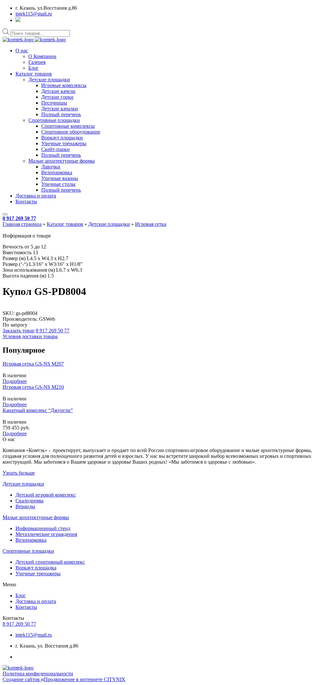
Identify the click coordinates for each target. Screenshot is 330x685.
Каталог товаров (33, 73)
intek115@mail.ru (33, 13)
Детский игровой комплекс (45, 495)
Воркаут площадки (62, 137)
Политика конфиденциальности (38, 673)
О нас (21, 50)
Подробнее (15, 381)
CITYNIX (114, 679)
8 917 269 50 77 (19, 218)
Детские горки (57, 97)
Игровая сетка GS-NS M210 (33, 387)
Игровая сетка (150, 224)
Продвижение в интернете (74, 679)
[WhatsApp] (18, 20)
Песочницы (54, 103)
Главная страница (22, 224)
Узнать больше (19, 473)
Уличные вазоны (59, 178)
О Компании (42, 56)
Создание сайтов (22, 679)
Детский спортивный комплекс (50, 562)
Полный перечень (61, 114)
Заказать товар (18, 330)
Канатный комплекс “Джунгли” (38, 410)
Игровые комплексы (63, 85)
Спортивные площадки (54, 120)
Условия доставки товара (30, 336)
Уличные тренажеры (63, 143)
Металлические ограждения (46, 534)
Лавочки (50, 166)
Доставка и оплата (35, 195)
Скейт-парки (55, 149)
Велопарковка (56, 172)
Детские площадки (49, 79)
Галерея (36, 62)
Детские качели (58, 91)
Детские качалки (59, 108)
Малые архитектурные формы (61, 161)
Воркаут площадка (35, 567)
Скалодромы (29, 500)
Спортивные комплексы (68, 126)
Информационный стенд (42, 528)
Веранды (25, 506)
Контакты (26, 201)
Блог (33, 68)
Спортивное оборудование (70, 132)
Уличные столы (58, 184)
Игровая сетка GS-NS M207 (33, 364)
